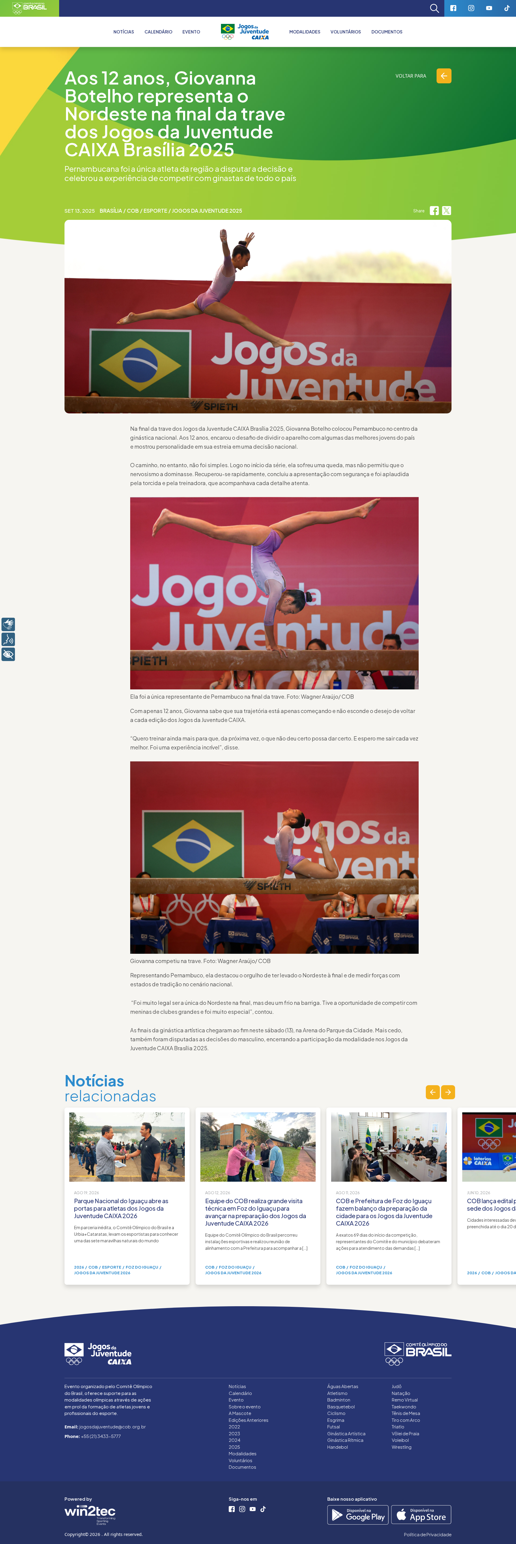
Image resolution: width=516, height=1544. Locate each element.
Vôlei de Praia (405, 1433)
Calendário (158, 31)
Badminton (338, 1399)
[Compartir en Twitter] (447, 210)
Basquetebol (341, 1406)
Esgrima (335, 1420)
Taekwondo (404, 1406)
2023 (234, 1433)
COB (133, 210)
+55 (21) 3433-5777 (101, 1436)
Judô (397, 1386)
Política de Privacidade (428, 1534)
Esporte (155, 210)
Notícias (123, 31)
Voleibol (400, 1440)
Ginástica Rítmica (345, 1440)
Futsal (333, 1426)
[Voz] (8, 639)
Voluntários (346, 31)
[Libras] (8, 624)
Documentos (387, 31)
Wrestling (401, 1447)
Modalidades (304, 31)
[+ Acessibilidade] (8, 654)
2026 (79, 1267)
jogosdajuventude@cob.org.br (112, 1426)
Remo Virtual (405, 1399)
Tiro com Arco (406, 1420)
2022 (234, 1426)
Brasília (111, 210)
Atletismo (337, 1393)
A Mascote (240, 1413)
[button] (433, 1092)
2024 (234, 1440)
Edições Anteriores (248, 1420)
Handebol (337, 1447)
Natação (401, 1393)
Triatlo (398, 1426)
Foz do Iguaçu (142, 1267)
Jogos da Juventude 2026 (102, 1272)
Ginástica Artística (346, 1433)
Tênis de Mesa (406, 1413)
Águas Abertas (342, 1386)
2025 (234, 1447)
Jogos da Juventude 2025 (207, 210)
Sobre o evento (245, 1406)
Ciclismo (336, 1413)
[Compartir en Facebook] (434, 210)
